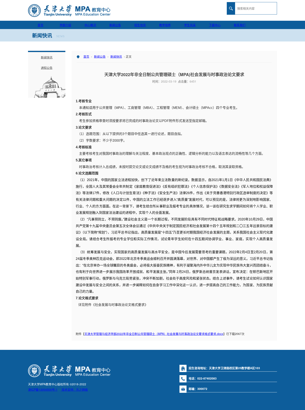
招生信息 (140, 25)
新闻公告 (115, 25)
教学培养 (165, 25)
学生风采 (190, 25)
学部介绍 (65, 25)
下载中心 (215, 25)
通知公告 (46, 68)
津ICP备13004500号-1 (42, 389)
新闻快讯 (116, 56)
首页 (40, 25)
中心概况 (90, 25)
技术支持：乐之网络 (74, 389)
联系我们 (239, 25)
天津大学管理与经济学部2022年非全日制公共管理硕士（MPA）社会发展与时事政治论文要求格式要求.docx (153, 334)
